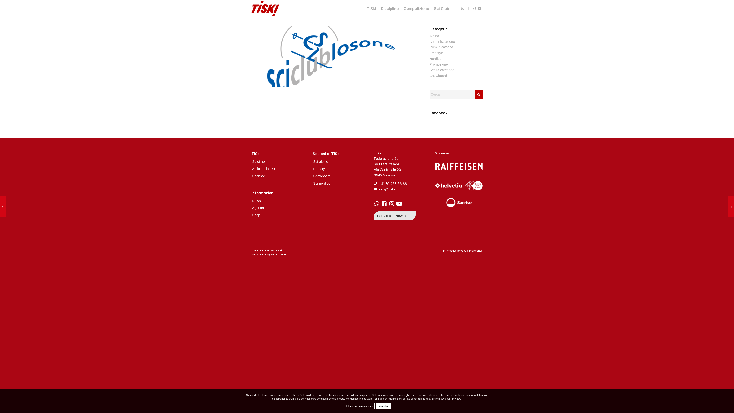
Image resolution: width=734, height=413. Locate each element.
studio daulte (279, 254)
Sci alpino (320, 161)
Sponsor (258, 176)
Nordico (435, 59)
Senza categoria (442, 70)
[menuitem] (371, 8)
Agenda (258, 208)
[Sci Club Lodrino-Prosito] (3, 206)
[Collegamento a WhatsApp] (462, 8)
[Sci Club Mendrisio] (731, 206)
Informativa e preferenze (359, 406)
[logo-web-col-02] (265, 8)
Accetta (383, 406)
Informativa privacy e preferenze (463, 250)
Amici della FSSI (264, 169)
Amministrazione (442, 42)
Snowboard (438, 76)
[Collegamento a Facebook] (468, 8)
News (256, 201)
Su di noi (259, 161)
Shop (256, 215)
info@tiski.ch (389, 189)
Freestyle (437, 53)
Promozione (439, 64)
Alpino (434, 36)
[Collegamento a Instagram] (474, 8)
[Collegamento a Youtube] (480, 8)
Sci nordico (321, 183)
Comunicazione (441, 47)
